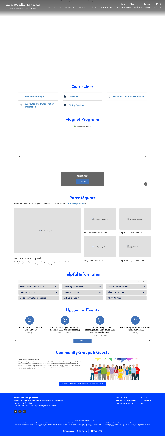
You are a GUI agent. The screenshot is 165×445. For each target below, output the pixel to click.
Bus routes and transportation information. (39, 105)
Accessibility (146, 400)
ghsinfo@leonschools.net (46, 406)
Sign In (144, 403)
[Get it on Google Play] (82, 431)
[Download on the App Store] (96, 431)
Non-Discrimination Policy (126, 400)
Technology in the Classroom (33, 298)
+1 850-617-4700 (26, 403)
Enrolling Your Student (74, 287)
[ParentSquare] (68, 431)
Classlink (73, 96)
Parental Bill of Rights (124, 403)
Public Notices (121, 397)
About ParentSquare (116, 292)
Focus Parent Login (34, 96)
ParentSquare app (76, 203)
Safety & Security (27, 292)
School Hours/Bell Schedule (32, 287)
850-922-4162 (23, 406)
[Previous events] (15, 341)
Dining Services (76, 105)
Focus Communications (118, 287)
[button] (133, 4)
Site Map (144, 397)
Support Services (71, 292)
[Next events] (149, 341)
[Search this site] (161, 4)
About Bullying (114, 298)
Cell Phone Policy (71, 298)
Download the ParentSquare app (129, 96)
